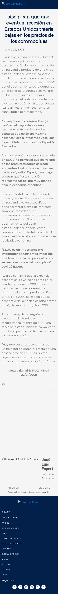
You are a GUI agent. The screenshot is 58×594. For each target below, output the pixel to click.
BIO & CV (6, 512)
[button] (52, 5)
